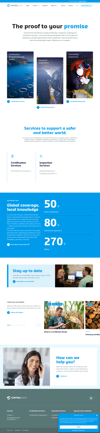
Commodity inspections (48, 173)
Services (35, 5)
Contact (71, 5)
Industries (45, 5)
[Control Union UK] (15, 5)
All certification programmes (20, 171)
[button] (97, 415)
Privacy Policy (25, 430)
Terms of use (9, 430)
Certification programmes (38, 415)
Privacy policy (82, 430)
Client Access (85, 5)
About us (53, 5)
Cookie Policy (75, 430)
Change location (82, 1)
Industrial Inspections (47, 107)
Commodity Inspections (77, 101)
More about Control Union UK (20, 244)
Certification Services (18, 101)
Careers (63, 5)
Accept (79, 427)
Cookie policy (17, 430)
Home (27, 5)
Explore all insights (17, 312)
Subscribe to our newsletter (25, 281)
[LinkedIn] (91, 398)
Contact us (63, 376)
